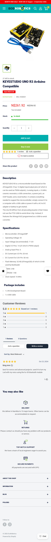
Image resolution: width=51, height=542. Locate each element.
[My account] (40, 8)
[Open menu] (4, 8)
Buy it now (25, 147)
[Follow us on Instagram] (10, 524)
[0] (46, 8)
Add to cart (25, 138)
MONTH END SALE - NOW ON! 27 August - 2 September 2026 (25, 2)
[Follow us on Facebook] (5, 524)
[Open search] (35, 8)
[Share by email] (46, 166)
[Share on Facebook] (31, 166)
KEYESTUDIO (7, 97)
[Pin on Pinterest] (36, 166)
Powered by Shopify (9, 536)
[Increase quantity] (29, 128)
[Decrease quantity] (14, 128)
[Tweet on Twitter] (41, 166)
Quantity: (6, 128)
